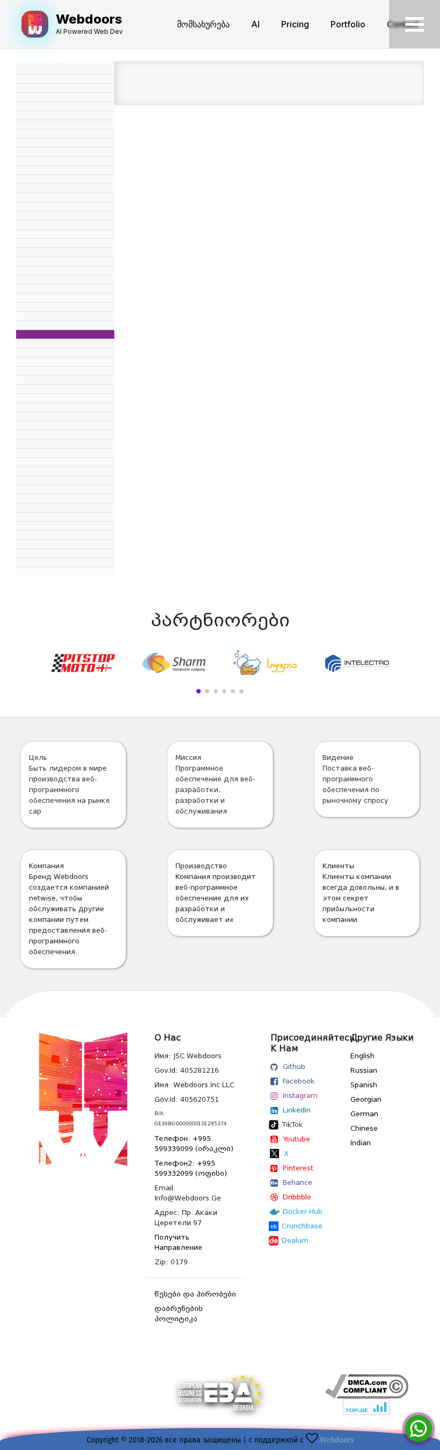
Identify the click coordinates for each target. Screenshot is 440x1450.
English (362, 1055)
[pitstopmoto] (82, 663)
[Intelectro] (357, 663)
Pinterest (298, 1168)
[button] (198, 691)
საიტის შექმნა (366, 1421)
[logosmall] (73, 1099)
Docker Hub (302, 1211)
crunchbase (302, 1226)
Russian (363, 1070)
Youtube (296, 1139)
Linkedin (297, 1110)
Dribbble (297, 1197)
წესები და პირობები (195, 1294)
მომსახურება (203, 24)
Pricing (295, 24)
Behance (297, 1182)
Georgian (366, 1099)
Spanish (363, 1084)
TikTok (292, 1124)
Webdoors (337, 1440)
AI (255, 24)
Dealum (295, 1240)
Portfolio (348, 24)
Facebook (298, 1081)
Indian (360, 1142)
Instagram (300, 1095)
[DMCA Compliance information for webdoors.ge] (367, 1386)
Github (294, 1066)
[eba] (220, 1400)
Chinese (364, 1128)
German (364, 1113)
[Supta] (266, 663)
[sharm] (174, 663)
